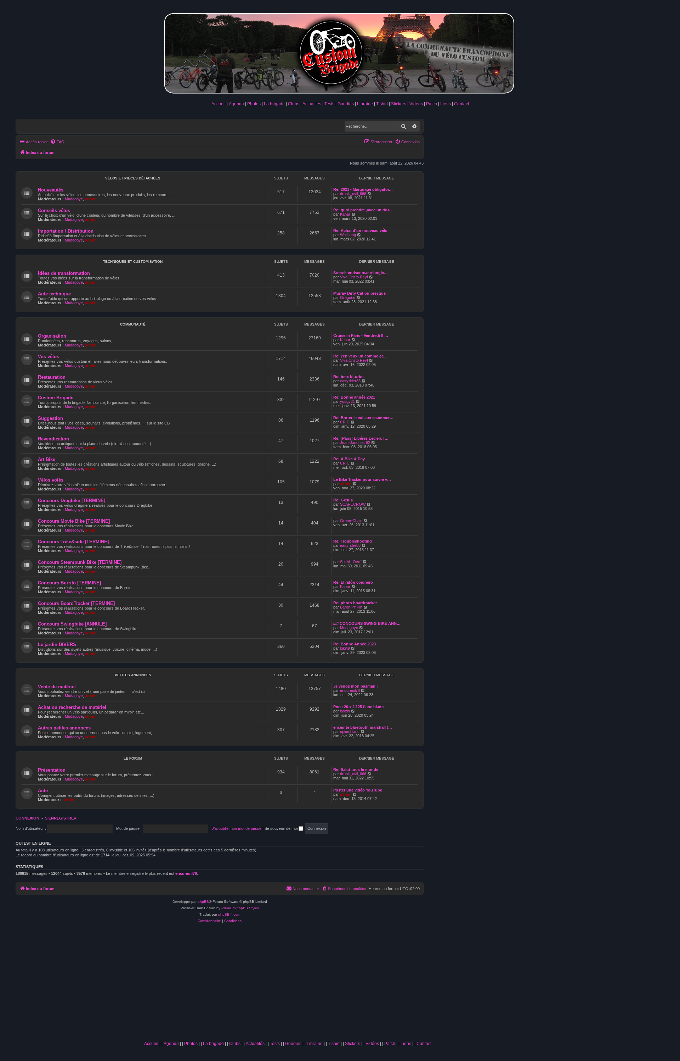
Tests (329, 103)
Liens (445, 103)
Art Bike (46, 459)
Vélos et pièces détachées (132, 178)
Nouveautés (50, 190)
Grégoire (347, 297)
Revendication (53, 438)
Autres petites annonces (64, 728)
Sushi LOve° (351, 562)
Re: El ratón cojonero (353, 582)
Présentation (52, 770)
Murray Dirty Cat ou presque (359, 293)
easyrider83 (350, 381)
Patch (431, 103)
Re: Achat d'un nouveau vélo (360, 230)
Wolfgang (348, 235)
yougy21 (347, 401)
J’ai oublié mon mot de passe (236, 828)
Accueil (218, 103)
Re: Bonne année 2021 (354, 397)
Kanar (345, 214)
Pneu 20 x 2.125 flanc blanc (358, 707)
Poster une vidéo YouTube (357, 790)
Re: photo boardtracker (355, 603)
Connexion (27, 818)
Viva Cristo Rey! (354, 277)
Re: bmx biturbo (348, 376)
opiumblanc (349, 731)
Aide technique (54, 293)
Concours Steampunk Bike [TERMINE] (79, 562)
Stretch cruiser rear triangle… (360, 273)
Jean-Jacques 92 (355, 442)
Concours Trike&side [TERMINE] (73, 541)
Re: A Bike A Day (349, 459)
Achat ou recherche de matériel (72, 707)
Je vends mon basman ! (355, 686)
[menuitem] (57, 142)
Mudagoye (74, 199)
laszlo (345, 711)
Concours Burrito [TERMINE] (69, 582)
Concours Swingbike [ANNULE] (72, 624)
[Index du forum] (340, 52)
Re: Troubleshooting (352, 541)
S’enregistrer (60, 818)
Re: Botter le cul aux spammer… (363, 418)
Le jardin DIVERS (57, 644)
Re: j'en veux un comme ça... (360, 356)
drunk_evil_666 (353, 193)
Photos (254, 103)
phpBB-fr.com (229, 914)
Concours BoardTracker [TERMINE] (76, 603)
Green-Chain (351, 520)
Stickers (398, 103)
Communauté (133, 324)
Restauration (52, 377)
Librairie (365, 103)
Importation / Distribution (66, 231)
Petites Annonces (133, 675)
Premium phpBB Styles (240, 908)
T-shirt (382, 103)
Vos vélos (48, 356)
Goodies (346, 103)
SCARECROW (353, 504)
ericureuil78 (350, 690)
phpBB (203, 902)
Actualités (311, 103)
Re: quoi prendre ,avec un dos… (363, 210)
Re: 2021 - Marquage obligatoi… (363, 189)
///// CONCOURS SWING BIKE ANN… (367, 623)
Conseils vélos (54, 210)
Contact (461, 103)
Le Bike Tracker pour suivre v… (362, 479)
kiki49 (345, 648)
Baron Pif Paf (351, 607)
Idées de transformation (64, 273)
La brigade (274, 103)
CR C (345, 422)
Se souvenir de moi (282, 828)
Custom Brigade (55, 397)
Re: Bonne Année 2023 (354, 644)
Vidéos (416, 103)
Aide (43, 790)
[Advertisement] (287, 984)
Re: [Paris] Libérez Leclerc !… (361, 438)
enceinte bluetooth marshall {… (362, 727)
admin (91, 199)
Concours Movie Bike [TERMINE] (74, 521)
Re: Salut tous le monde (355, 769)
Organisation (52, 336)
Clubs (293, 103)
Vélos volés (50, 480)
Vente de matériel (57, 686)
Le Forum (133, 758)
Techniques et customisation (133, 261)
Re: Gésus (343, 500)
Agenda (236, 103)
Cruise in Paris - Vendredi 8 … (360, 335)
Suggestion (50, 418)
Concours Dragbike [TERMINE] (71, 500)
